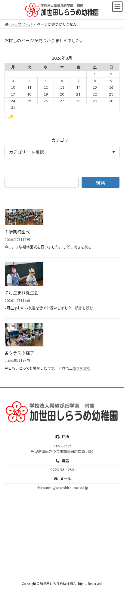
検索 (100, 182)
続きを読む (82, 247)
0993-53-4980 (62, 469)
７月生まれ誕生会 (21, 292)
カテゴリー (62, 139)
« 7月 (9, 116)
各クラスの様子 (19, 352)
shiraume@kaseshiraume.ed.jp (62, 487)
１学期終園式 (17, 231)
